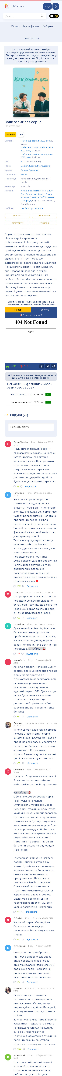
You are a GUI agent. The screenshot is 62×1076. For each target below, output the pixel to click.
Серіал (24, 166)
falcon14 (18, 988)
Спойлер (36, 648)
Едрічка (18, 723)
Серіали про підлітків (32, 208)
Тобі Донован (47, 197)
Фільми (15, 26)
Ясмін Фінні (39, 190)
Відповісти (31, 486)
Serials (17, 6)
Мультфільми (31, 26)
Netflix (24, 174)
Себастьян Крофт (35, 194)
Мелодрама (43, 166)
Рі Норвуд (26, 200)
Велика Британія (29, 170)
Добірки (47, 26)
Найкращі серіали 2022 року (36, 140)
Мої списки (32, 38)
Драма (32, 166)
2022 (23, 161)
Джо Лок (34, 197)
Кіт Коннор (26, 190)
